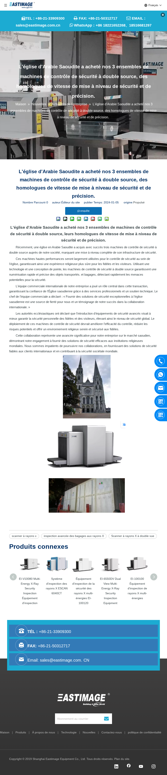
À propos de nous (43, 732)
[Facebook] (128, 767)
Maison (4, 732)
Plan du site (121, 759)
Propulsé (139, 202)
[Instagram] (153, 767)
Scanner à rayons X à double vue (132, 536)
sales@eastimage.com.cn (38, 25)
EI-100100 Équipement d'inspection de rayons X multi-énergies (137, 588)
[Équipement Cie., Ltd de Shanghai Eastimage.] (83, 699)
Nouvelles (89, 732)
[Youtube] (141, 767)
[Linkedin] (116, 767)
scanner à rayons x (24, 536)
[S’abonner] (106, 719)
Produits (20, 732)
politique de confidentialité (144, 732)
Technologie (69, 732)
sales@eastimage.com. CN (64, 660)
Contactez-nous (111, 732)
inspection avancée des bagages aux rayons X (74, 536)
